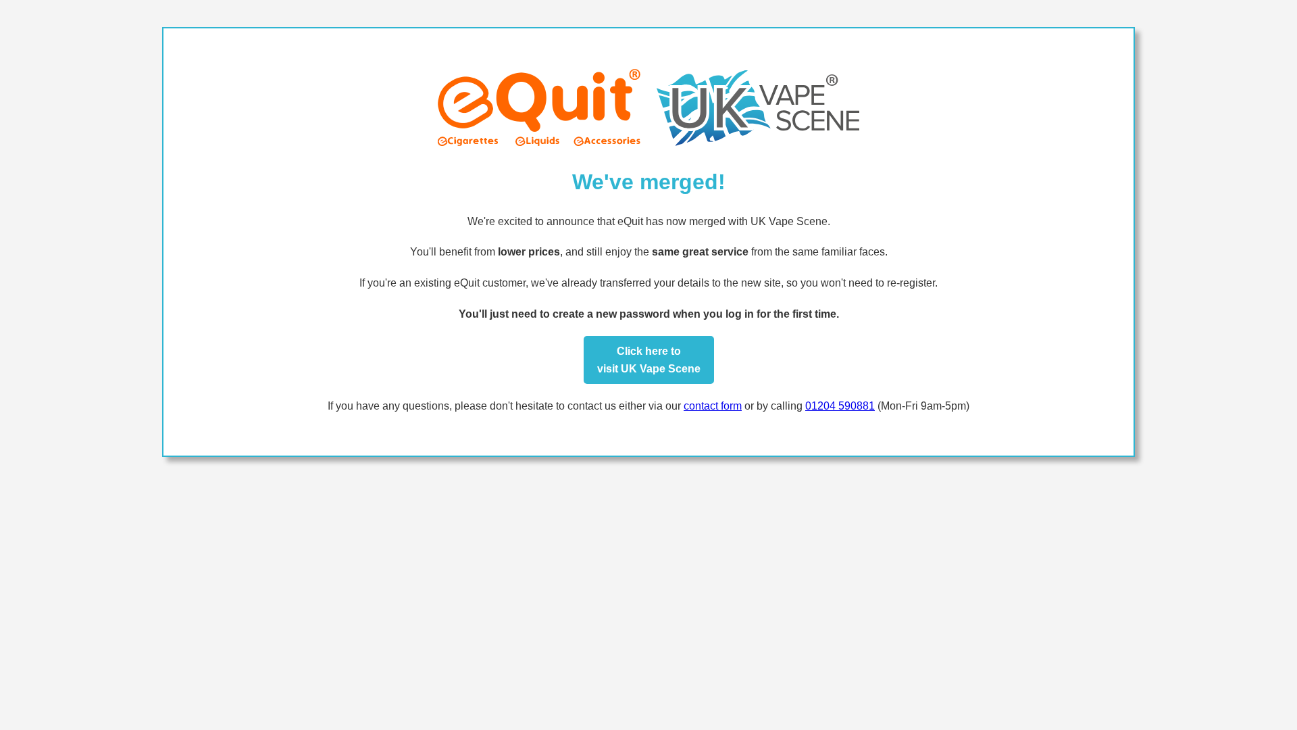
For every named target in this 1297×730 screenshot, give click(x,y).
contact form (713, 406)
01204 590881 (840, 406)
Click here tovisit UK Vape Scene (649, 359)
